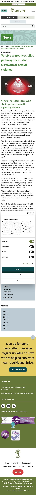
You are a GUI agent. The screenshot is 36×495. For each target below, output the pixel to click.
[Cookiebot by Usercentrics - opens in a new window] (26, 213)
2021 (4, 325)
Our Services (16, 463)
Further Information (9, 466)
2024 (4, 317)
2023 (4, 320)
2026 (4, 311)
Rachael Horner (25, 491)
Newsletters (7, 289)
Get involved (26, 463)
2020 (4, 328)
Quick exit (17, 22)
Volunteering (7, 297)
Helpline (26, 17)
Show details (27, 264)
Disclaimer (5, 486)
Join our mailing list (9, 17)
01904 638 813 (7, 389)
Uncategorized (8, 294)
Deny (18, 280)
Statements (7, 292)
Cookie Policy (21, 486)
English (16, 4)
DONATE (4, 11)
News (7, 46)
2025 (4, 314)
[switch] (31, 246)
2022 (4, 322)
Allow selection (18, 275)
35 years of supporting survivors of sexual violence (18, 1)
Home (2, 46)
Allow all (18, 269)
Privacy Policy (13, 486)
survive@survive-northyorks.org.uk (13, 387)
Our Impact (21, 466)
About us (30, 466)
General (5, 286)
